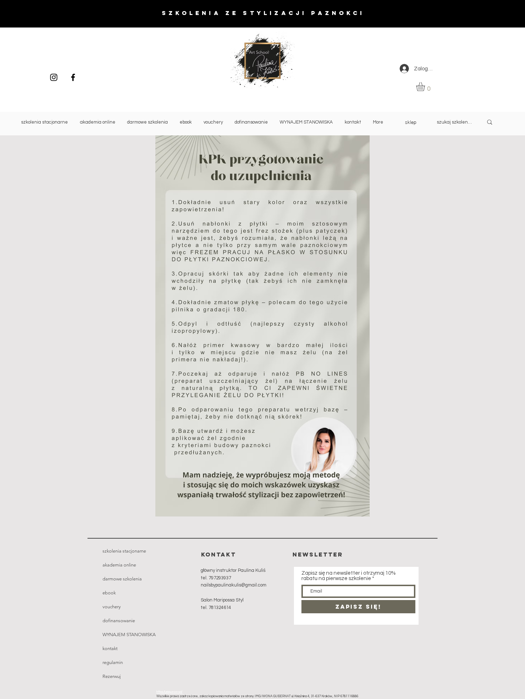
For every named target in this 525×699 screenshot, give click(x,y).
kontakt (110, 648)
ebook (109, 592)
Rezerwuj (111, 676)
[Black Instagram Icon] (54, 77)
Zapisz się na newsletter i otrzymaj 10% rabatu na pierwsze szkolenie (348, 575)
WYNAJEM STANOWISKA (128, 634)
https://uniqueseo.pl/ (169, 692)
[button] (425, 86)
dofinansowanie (118, 620)
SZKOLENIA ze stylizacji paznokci (263, 12)
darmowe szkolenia (122, 578)
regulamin (112, 662)
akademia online (119, 565)
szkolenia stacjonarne (124, 551)
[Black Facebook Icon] (73, 77)
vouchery (111, 606)
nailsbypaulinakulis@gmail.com (233, 585)
